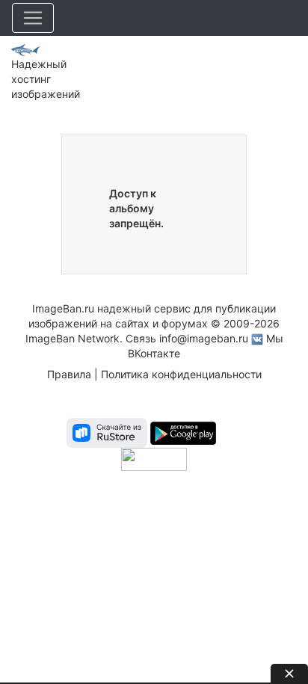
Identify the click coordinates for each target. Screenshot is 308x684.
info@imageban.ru (203, 338)
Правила (69, 374)
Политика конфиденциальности (181, 374)
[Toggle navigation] (33, 18)
